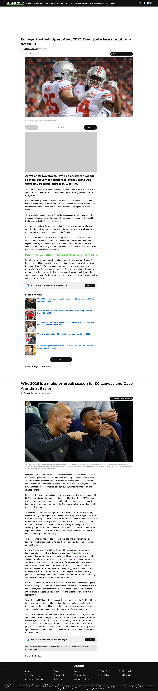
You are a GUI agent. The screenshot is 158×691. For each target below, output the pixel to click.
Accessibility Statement (35, 679)
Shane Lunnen (30, 49)
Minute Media (13, 685)
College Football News (41, 367)
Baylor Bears (37, 656)
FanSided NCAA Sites (79, 3)
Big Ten (60, 3)
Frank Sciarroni (30, 393)
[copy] (38, 53)
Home (27, 367)
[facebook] (144, 3)
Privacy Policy (60, 675)
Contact (77, 671)
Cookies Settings (81, 679)
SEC (46, 3)
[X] (140, 3)
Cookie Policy (103, 675)
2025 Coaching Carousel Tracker (103, 3)
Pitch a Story (30, 675)
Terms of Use (80, 675)
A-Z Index (58, 679)
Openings (58, 671)
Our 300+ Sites (104, 671)
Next (90, 127)
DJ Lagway (81, 553)
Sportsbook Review (52, 221)
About (28, 3)
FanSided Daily (125, 671)
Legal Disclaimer (126, 675)
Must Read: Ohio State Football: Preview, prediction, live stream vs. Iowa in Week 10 (61, 255)
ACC (67, 3)
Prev (32, 127)
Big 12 (53, 3)
